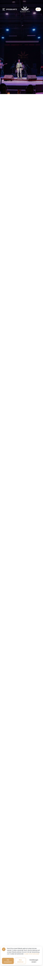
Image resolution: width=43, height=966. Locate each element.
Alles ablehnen (20, 961)
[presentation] (4, 483)
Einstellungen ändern (34, 961)
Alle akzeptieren (8, 961)
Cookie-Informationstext (31, 954)
